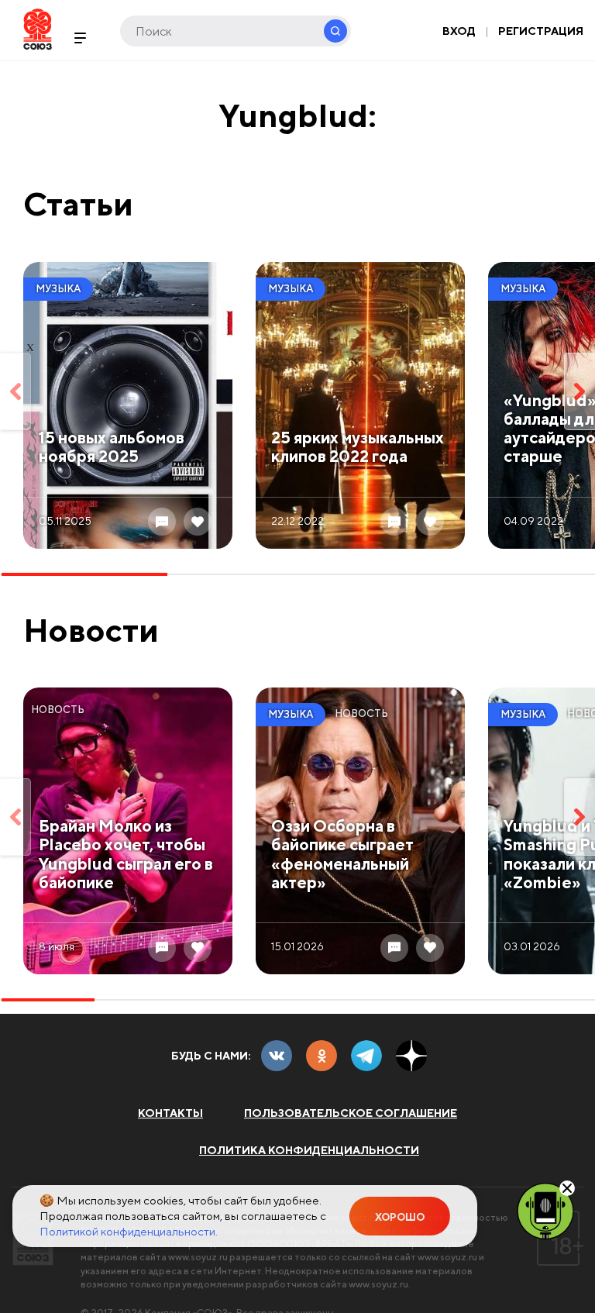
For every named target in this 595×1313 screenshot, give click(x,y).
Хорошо (400, 1217)
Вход (459, 31)
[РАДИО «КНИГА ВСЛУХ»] (545, 1210)
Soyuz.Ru (37, 29)
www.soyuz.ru (198, 1257)
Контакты (170, 1113)
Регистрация (540, 31)
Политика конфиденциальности (309, 1150)
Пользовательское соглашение (350, 1113)
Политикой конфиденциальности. (129, 1231)
